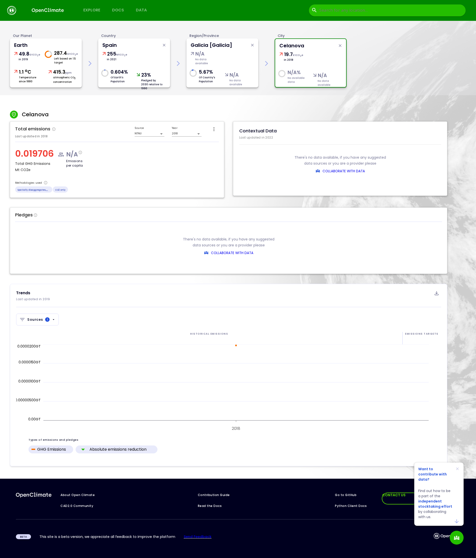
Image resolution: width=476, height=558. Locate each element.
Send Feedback (197, 536)
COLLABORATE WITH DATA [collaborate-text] (232, 253)
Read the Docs (210, 506)
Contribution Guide (214, 495)
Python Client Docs (351, 506)
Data (141, 10)
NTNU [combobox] (138, 133)
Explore (91, 10)
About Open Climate (77, 495)
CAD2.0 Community (76, 506)
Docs (118, 10)
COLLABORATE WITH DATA (344, 171)
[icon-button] (214, 129)
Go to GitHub (346, 495)
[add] (457, 538)
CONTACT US (394, 495)
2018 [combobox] (175, 133)
